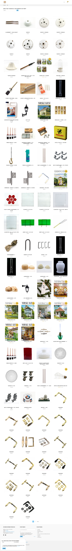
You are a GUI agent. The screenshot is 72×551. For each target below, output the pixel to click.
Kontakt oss (39, 537)
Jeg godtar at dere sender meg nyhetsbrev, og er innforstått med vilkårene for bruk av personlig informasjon (26, 534)
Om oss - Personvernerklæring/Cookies (43, 533)
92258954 (7, 530)
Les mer (34, 536)
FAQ (38, 532)
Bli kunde (38, 530)
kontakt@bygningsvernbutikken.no (10, 531)
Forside (38, 529)
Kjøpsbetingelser (40, 531)
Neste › (38, 521)
